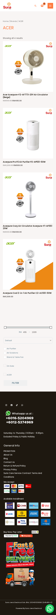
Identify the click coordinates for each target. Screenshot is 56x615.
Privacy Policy (10, 469)
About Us (8, 454)
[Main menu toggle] (50, 6)
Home (6, 21)
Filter (15, 383)
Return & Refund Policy (15, 465)
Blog (6, 458)
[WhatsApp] (22, 405)
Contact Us (9, 462)
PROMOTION (9, 451)
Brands (13, 21)
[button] (35, 5)
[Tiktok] (17, 405)
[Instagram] (6, 405)
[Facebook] (11, 405)
